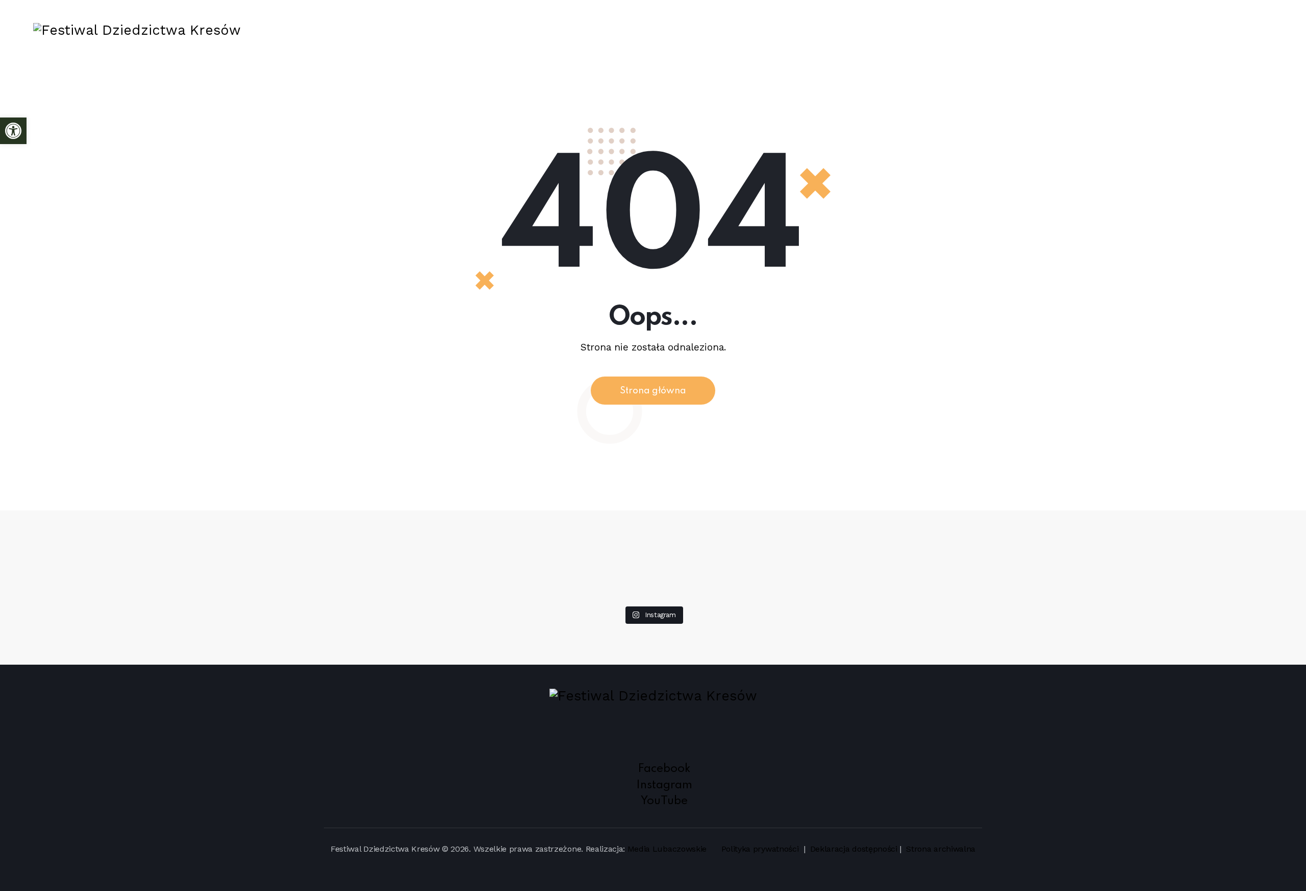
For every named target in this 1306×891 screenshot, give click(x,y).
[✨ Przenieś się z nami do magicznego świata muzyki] (394, 554)
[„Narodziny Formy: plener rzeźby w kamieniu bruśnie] (1170, 532)
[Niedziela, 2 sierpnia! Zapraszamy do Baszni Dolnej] (135, 525)
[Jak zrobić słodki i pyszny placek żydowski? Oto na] (653, 525)
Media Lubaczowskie (667, 849)
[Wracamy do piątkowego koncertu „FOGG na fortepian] (912, 540)
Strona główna (653, 390)
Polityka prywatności (761, 849)
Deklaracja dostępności (853, 849)
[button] (13, 131)
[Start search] (1263, 29)
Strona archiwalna (940, 849)
